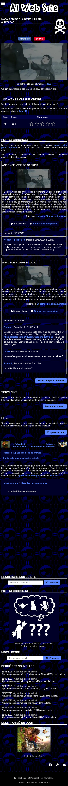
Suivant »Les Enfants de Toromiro (42, 445)
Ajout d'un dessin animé (25, 671)
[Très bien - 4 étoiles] (48, 124)
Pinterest (34, 778)
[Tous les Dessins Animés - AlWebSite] (34, 13)
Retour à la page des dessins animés (22, 453)
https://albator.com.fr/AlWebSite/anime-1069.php (28, 337)
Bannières (32, 782)
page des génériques (30, 475)
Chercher (53, 582)
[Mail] (64, 765)
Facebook (21, 778)
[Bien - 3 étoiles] (42, 124)
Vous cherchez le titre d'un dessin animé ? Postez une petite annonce (34, 644)
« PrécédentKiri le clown (19, 445)
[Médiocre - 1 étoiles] (31, 124)
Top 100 (23, 111)
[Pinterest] (57, 765)
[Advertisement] (34, 538)
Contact (21, 782)
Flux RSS (44, 782)
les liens (54, 475)
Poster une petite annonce (51, 380)
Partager (25, 39)
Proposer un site (55, 432)
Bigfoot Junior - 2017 (34, 756)
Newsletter (48, 778)
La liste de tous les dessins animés (21, 458)
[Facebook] (50, 765)
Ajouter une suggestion (44, 223)
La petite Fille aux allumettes (51, 216)
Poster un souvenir (54, 406)
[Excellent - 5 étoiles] (53, 124)
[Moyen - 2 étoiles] (37, 124)
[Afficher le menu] (3, 4)
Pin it (40, 39)
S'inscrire (53, 658)
